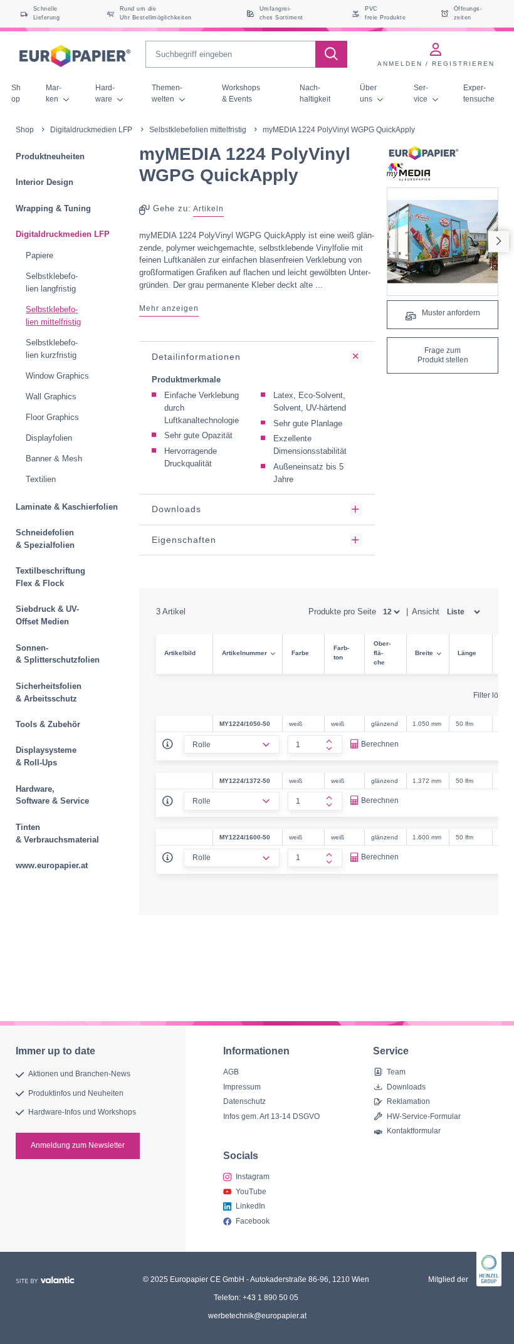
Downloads (176, 509)
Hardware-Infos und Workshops (82, 1112)
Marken (53, 93)
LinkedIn (250, 1206)
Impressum (242, 1087)
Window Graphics (57, 376)
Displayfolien (49, 438)
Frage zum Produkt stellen (442, 355)
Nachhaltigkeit (315, 93)
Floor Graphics (52, 417)
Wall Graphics (51, 396)
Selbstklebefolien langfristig (52, 282)
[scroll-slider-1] (498, 241)
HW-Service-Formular (424, 1116)
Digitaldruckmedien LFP (91, 130)
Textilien (41, 479)
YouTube (251, 1191)
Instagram (253, 1176)
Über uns (368, 93)
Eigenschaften (184, 540)
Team (396, 1072)
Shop (16, 93)
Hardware (105, 93)
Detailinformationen (196, 357)
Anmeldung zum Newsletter (78, 1145)
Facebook (253, 1220)
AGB (231, 1072)
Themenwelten (167, 93)
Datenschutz (244, 1101)
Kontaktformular (414, 1130)
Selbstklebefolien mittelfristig (197, 130)
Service (421, 93)
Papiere (39, 255)
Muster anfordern (450, 312)
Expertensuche (479, 93)
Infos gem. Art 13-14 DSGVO (271, 1116)
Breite (424, 652)
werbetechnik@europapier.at (257, 1316)
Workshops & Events (241, 93)
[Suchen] (331, 54)
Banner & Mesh (54, 458)
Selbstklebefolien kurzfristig (52, 349)
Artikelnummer (244, 652)
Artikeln (208, 208)
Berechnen (380, 744)
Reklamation (408, 1101)
